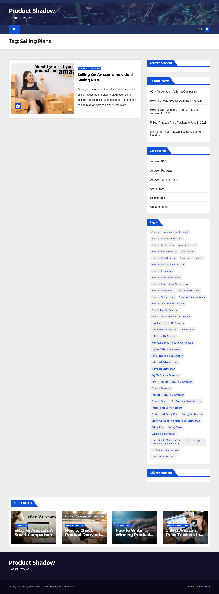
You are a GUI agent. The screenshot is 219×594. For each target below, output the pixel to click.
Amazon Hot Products (191, 258)
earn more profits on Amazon (167, 323)
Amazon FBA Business (163, 258)
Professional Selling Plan (164, 414)
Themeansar (67, 586)
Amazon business (187, 245)
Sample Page (203, 586)
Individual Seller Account (164, 362)
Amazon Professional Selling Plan (169, 284)
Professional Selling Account (166, 407)
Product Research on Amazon (167, 394)
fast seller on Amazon (163, 329)
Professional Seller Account (187, 401)
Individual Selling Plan (163, 368)
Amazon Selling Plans (89, 69)
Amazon (155, 232)
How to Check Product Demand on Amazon (177, 100)
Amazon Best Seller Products (167, 238)
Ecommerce (157, 197)
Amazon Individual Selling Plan (168, 264)
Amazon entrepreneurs (164, 251)
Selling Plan (157, 427)
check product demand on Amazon (171, 316)
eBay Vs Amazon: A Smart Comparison (174, 91)
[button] (200, 29)
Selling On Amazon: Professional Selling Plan (175, 420)
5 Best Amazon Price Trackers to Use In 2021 (178, 122)
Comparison (157, 188)
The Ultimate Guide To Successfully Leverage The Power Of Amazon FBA (176, 442)
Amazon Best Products (176, 232)
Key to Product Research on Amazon (171, 381)
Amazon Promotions (162, 290)
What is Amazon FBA (162, 456)
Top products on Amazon (165, 450)
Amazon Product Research (166, 277)
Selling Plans (175, 427)
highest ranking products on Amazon (172, 342)
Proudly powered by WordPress (24, 586)
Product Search (159, 401)
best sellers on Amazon (164, 310)
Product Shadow (32, 10)
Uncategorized (159, 206)
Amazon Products (161, 170)
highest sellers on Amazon (166, 349)
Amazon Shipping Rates (192, 297)
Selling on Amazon (192, 414)
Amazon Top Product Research (168, 303)
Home (191, 586)
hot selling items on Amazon (167, 355)
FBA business (187, 329)
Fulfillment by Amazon (163, 336)
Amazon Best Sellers (162, 245)
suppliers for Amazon (163, 433)
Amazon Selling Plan (188, 290)
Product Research (161, 388)
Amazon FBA (158, 161)
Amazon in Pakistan (162, 271)
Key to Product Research (165, 375)
